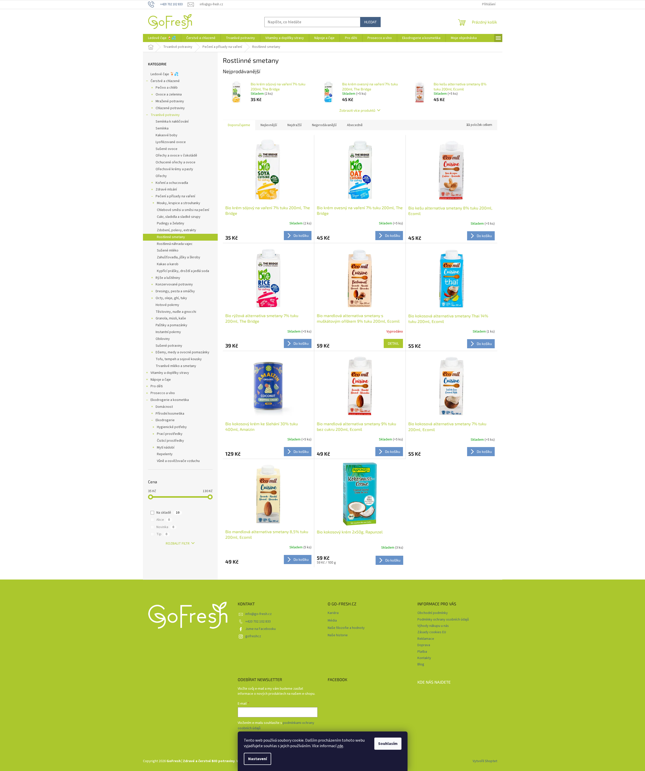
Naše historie (338, 635)
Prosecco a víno (163, 393)
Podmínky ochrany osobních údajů (443, 619)
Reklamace (425, 638)
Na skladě (167, 512)
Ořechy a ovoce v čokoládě (176, 155)
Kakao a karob (167, 264)
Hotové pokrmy (167, 304)
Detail (393, 343)
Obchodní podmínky (432, 612)
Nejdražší (294, 125)
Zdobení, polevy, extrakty (176, 230)
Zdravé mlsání (166, 189)
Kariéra (333, 613)
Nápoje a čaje (161, 379)
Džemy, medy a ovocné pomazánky (182, 352)
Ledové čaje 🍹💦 (164, 74)
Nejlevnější (269, 125)
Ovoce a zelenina (169, 94)
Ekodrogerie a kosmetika (170, 399)
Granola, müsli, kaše (171, 318)
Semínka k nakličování (172, 121)
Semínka (162, 128)
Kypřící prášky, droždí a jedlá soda (183, 271)
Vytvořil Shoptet (485, 761)
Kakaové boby (166, 135)
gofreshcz (253, 636)
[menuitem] (162, 38)
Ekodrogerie (165, 420)
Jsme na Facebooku (260, 628)
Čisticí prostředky (170, 440)
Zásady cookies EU (431, 632)
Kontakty (424, 658)
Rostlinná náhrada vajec (175, 243)
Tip (161, 534)
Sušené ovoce (166, 148)
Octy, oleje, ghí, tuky (171, 298)
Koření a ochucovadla (172, 182)
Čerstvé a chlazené (165, 81)
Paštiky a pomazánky (171, 325)
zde (340, 746)
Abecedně (355, 125)
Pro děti (157, 386)
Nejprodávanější (324, 125)
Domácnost (164, 406)
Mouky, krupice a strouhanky (178, 203)
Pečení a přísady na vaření (175, 196)
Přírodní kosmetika (170, 413)
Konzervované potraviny (174, 284)
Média (332, 620)
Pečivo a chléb (167, 87)
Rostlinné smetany (171, 237)
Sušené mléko (167, 250)
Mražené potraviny (170, 101)
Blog (420, 664)
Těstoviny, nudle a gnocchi (176, 311)
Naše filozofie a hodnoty (346, 628)
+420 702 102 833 (258, 621)
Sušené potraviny (169, 345)
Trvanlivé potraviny (165, 115)
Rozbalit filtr (178, 543)
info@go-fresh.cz (258, 613)
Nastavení (257, 759)
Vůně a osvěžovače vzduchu (178, 461)
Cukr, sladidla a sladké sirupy (178, 216)
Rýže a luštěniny (168, 277)
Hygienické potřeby (172, 427)
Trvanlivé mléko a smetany (176, 366)
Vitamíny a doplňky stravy (170, 372)
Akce (163, 519)
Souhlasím (388, 743)
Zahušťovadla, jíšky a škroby (178, 257)
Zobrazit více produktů (357, 110)
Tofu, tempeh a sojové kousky (179, 359)
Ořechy (161, 176)
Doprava (423, 645)
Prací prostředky (169, 433)
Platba (422, 651)
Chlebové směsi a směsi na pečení (183, 210)
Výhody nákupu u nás (433, 625)
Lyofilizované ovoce (171, 142)
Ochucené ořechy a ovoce (175, 162)
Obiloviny (163, 338)
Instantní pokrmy (168, 332)
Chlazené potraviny (170, 108)
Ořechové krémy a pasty (174, 169)
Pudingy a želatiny (170, 223)
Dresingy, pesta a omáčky (175, 291)
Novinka (165, 527)
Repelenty (165, 454)
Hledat (370, 22)
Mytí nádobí (165, 447)
